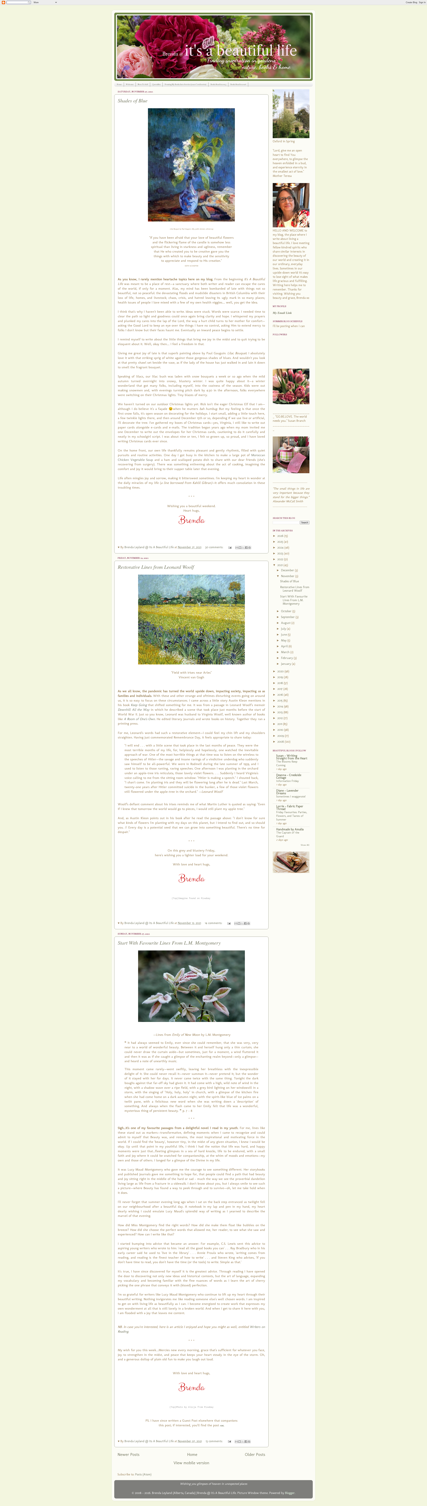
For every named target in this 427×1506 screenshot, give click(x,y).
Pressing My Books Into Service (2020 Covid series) (185, 84)
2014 (280, 706)
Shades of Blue (132, 100)
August (286, 623)
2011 (280, 724)
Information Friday (287, 781)
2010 (280, 730)
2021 (280, 565)
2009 (281, 736)
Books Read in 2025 (218, 84)
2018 (280, 683)
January (286, 664)
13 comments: (215, 1441)
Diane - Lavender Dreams (287, 792)
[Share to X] (243, 547)
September (288, 617)
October (286, 611)
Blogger (290, 1493)
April (285, 646)
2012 (280, 718)
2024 (280, 547)
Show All (305, 845)
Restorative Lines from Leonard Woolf (156, 566)
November (288, 576)
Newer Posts (128, 1454)
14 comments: (214, 923)
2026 (280, 536)
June (284, 634)
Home (119, 84)
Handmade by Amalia (290, 829)
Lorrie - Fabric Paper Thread (289, 807)
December (288, 570)
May (284, 640)
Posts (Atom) (143, 1474)
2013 (280, 712)
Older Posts (255, 1454)
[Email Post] (229, 547)
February (287, 658)
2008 (281, 741)
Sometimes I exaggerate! (291, 796)
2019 (280, 677)
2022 (280, 559)
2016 (280, 695)
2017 (280, 689)
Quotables (156, 84)
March (285, 652)
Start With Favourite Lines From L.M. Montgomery (169, 942)
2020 (281, 671)
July (284, 629)
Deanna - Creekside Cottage (288, 776)
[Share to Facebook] (246, 547)
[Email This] (237, 547)
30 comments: (214, 547)
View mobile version (191, 1462)
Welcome (130, 84)
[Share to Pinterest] (249, 547)
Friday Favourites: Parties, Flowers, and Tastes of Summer (291, 815)
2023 (280, 553)
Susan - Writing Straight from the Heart (291, 757)
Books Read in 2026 (238, 84)
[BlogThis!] (240, 547)
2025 (280, 542)
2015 (280, 700)
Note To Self (143, 84)
